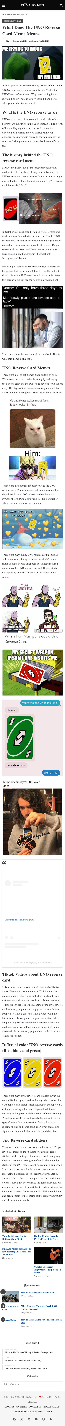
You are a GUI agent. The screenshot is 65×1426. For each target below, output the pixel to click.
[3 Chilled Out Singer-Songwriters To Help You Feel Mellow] (48, 1255)
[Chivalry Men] (32, 5)
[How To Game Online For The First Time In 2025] (10, 1324)
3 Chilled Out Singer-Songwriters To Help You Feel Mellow (47, 1269)
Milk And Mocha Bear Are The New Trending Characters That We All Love (16, 1251)
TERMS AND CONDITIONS (25, 1411)
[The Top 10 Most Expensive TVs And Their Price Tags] (48, 1225)
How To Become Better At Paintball (37, 1292)
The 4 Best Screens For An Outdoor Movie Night (14, 1237)
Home (7, 14)
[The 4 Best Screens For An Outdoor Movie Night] (16, 1225)
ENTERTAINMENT (20, 14)
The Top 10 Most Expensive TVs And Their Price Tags (46, 1237)
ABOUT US (9, 1406)
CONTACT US (35, 1406)
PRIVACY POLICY (51, 1406)
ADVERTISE (21, 1406)
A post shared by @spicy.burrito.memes (33, 962)
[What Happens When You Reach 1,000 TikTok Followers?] (10, 1310)
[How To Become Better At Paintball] (10, 1296)
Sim (7, 41)
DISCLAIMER (45, 1411)
